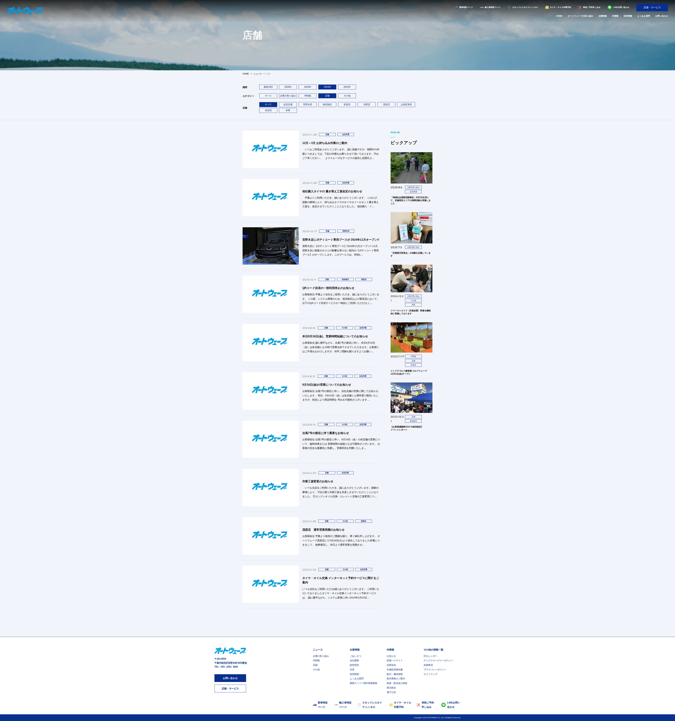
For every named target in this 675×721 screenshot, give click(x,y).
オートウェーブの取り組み (580, 16)
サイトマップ (430, 674)
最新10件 (268, 87)
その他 (347, 95)
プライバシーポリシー (435, 669)
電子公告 (391, 692)
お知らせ (391, 656)
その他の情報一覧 (433, 649)
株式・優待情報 (395, 674)
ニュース (318, 649)
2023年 (347, 87)
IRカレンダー (430, 656)
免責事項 (428, 665)
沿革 (352, 669)
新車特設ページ (466, 7)
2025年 (307, 87)
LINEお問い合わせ (621, 7)
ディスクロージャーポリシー (438, 660)
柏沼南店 (327, 104)
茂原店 (386, 104)
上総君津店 (406, 104)
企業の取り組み (288, 95)
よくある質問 (643, 16)
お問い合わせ (661, 16)
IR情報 (615, 16)
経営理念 (354, 665)
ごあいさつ (355, 656)
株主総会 (391, 687)
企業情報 (602, 16)
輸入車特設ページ (492, 7)
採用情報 (628, 16)
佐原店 (268, 110)
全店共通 (287, 104)
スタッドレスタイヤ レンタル (525, 7)
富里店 (347, 104)
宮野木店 (307, 104)
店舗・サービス (652, 7)
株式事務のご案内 (396, 678)
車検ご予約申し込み (591, 7)
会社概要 (354, 660)
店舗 (315, 665)
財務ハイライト (395, 660)
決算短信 (391, 665)
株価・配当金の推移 (397, 683)
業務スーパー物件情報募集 (363, 683)
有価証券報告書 (395, 669)
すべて (268, 95)
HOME (559, 16)
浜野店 (366, 104)
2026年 (288, 87)
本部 (288, 110)
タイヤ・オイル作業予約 (560, 7)
